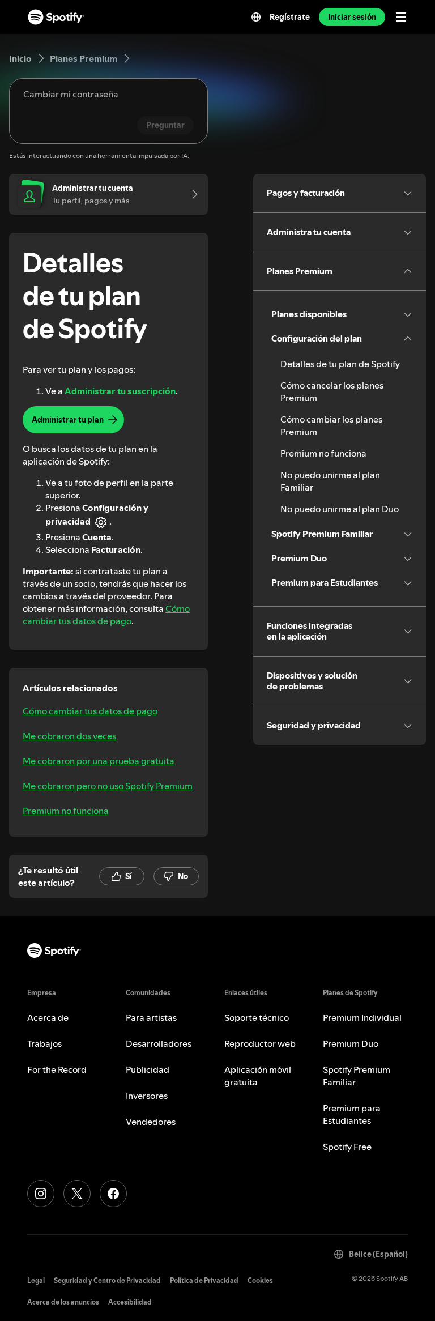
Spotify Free (347, 1146)
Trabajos (44, 1043)
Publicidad (147, 1069)
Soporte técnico (256, 1017)
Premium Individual (362, 1017)
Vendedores (151, 1121)
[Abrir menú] (401, 17)
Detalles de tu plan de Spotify (340, 363)
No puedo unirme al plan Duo (339, 508)
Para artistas (151, 1017)
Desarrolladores (158, 1043)
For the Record (57, 1069)
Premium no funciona (66, 810)
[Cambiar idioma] (256, 17)
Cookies (260, 1280)
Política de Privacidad (204, 1280)
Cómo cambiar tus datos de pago (106, 614)
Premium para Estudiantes (352, 1114)
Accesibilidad (130, 1302)
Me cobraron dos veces (69, 736)
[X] (77, 1193)
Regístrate (290, 17)
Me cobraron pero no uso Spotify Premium (108, 785)
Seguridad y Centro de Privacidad (107, 1280)
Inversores (147, 1095)
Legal (36, 1280)
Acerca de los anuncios (63, 1302)
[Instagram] (40, 1193)
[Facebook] (113, 1193)
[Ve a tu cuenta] (191, 194)
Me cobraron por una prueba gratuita (98, 761)
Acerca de (48, 1017)
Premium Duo (350, 1043)
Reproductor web (260, 1043)
